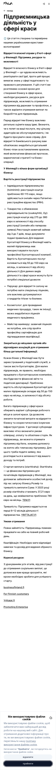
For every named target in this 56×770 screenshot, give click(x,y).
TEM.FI (26, 499)
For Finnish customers (16, 593)
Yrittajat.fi (9, 600)
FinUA (8, 3)
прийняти (28, 763)
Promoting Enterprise (16, 606)
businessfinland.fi (14, 587)
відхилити (28, 757)
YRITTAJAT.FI (28, 514)
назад (10, 10)
